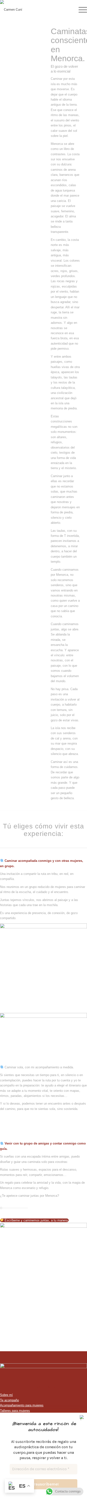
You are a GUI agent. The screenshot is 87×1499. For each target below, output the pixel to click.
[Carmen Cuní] (35, 9)
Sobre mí (6, 1395)
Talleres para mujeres (15, 1410)
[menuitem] (80, 9)
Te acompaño (9, 1400)
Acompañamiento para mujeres (22, 1405)
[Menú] (80, 9)
